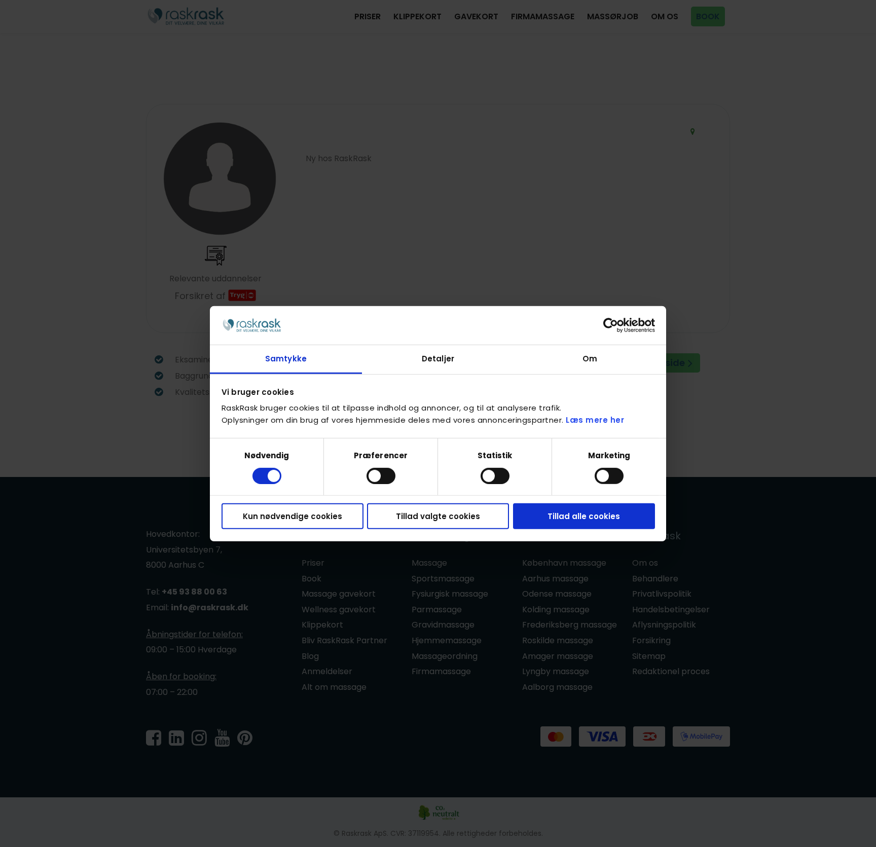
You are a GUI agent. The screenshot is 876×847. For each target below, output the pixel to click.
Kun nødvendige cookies (292, 516)
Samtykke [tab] (286, 358)
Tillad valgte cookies (438, 516)
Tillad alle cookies (584, 516)
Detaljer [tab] (438, 358)
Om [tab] (589, 358)
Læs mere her (595, 420)
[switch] (381, 475)
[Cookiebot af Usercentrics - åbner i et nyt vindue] (610, 325)
